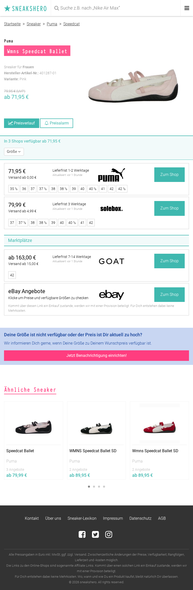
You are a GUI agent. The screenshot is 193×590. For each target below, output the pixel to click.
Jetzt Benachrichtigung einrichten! (96, 355)
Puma (52, 24)
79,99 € (17, 205)
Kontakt (32, 518)
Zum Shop (169, 174)
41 (103, 189)
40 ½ (92, 189)
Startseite (12, 24)
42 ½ (122, 189)
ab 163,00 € (22, 257)
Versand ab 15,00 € (23, 264)
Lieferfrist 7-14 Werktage (72, 257)
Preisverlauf (24, 123)
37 (33, 189)
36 (24, 189)
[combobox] (116, 8)
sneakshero (27, 8)
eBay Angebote (26, 291)
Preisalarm (59, 123)
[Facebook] (82, 536)
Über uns (53, 518)
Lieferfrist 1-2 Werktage (71, 170)
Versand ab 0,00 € (22, 177)
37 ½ (43, 189)
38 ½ (63, 189)
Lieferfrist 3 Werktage (69, 204)
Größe (12, 151)
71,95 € (17, 171)
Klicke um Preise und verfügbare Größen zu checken (48, 298)
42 (112, 189)
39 (74, 189)
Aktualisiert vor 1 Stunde (67, 175)
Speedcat (71, 24)
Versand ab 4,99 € (22, 211)
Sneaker (34, 24)
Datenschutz (140, 518)
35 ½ (14, 189)
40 (82, 189)
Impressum (113, 518)
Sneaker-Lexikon (82, 518)
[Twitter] (95, 536)
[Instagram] (109, 536)
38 (53, 189)
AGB (162, 518)
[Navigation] (187, 8)
